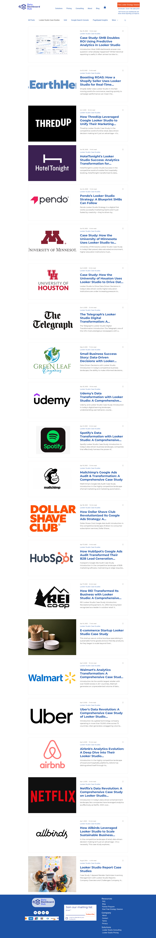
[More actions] (123, 31)
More (114, 20)
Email (68, 910)
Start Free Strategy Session (112, 909)
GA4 (65, 20)
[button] (69, 8)
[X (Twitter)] (39, 912)
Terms (104, 921)
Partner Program (108, 907)
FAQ (103, 901)
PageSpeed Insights (100, 20)
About (104, 915)
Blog (104, 904)
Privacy (105, 924)
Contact (105, 918)
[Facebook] (35, 912)
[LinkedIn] (43, 912)
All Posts (31, 20)
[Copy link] (47, 912)
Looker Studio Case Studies (49, 20)
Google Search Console (80, 20)
